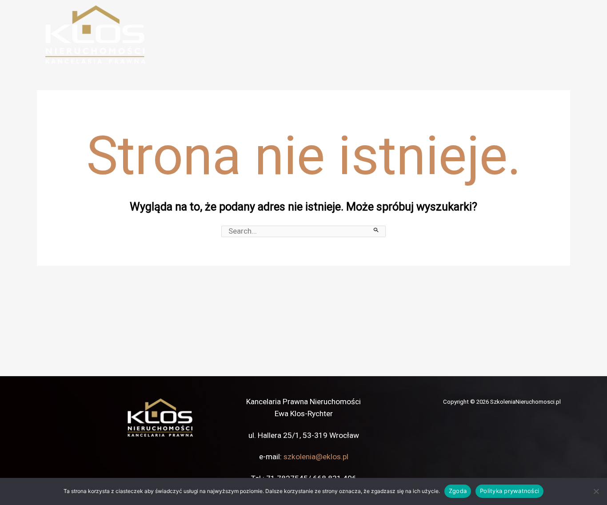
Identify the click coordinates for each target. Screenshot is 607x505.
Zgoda (458, 490)
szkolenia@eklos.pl (316, 456)
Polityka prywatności (509, 490)
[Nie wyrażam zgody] (595, 491)
